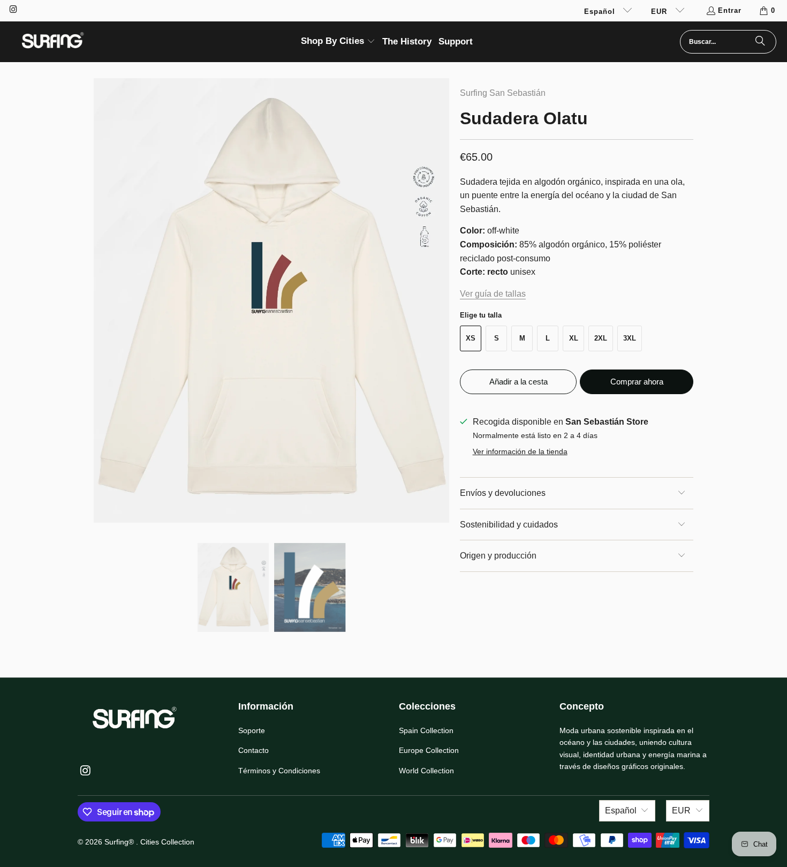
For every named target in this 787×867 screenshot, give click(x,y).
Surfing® (120, 842)
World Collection (426, 770)
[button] (338, 42)
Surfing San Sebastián (503, 92)
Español (601, 11)
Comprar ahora (636, 381)
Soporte (251, 730)
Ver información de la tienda (520, 452)
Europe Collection (429, 750)
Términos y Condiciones (279, 770)
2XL (600, 338)
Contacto (253, 750)
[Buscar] (760, 42)
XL (573, 338)
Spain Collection (426, 730)
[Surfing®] (52, 42)
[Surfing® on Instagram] (13, 10)
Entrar (729, 10)
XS (470, 338)
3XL (629, 338)
